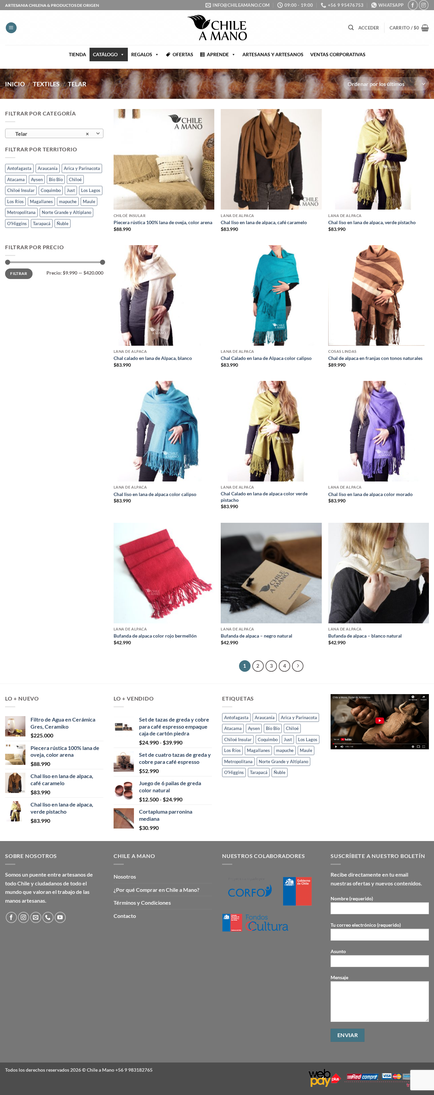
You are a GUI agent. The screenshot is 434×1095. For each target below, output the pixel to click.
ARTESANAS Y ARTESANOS (272, 54)
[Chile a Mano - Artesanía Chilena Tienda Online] (217, 27)
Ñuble (62, 223)
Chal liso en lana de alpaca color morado (370, 494)
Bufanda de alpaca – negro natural (256, 636)
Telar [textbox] (50, 134)
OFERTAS (183, 54)
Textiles (46, 84)
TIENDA (77, 54)
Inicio (15, 84)
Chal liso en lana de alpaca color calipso (155, 494)
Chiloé (75, 179)
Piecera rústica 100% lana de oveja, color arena (163, 222)
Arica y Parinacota (82, 168)
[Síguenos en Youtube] (60, 917)
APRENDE (218, 54)
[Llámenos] (48, 917)
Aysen (37, 179)
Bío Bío (56, 179)
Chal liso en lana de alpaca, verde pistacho (372, 222)
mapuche (68, 201)
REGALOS (141, 54)
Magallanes (41, 201)
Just (71, 190)
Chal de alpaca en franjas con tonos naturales (375, 358)
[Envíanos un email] (35, 917)
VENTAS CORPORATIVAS (338, 54)
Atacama (16, 179)
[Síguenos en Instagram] (424, 5)
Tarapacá (42, 223)
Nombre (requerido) (352, 898)
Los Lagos (90, 190)
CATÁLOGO (105, 54)
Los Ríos (15, 201)
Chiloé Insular (21, 190)
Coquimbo (51, 190)
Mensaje (339, 977)
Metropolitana (21, 212)
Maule (89, 201)
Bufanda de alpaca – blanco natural (365, 636)
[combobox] (54, 133)
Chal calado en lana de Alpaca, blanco (153, 358)
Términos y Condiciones (142, 902)
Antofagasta (19, 168)
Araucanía (48, 168)
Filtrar (18, 273)
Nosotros (125, 876)
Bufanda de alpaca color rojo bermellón (155, 636)
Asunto (338, 951)
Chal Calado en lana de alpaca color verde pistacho (264, 497)
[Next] (297, 666)
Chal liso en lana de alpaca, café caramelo (264, 222)
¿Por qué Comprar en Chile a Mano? (156, 889)
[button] (11, 28)
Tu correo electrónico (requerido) (366, 925)
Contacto (125, 915)
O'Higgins (17, 223)
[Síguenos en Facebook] (413, 5)
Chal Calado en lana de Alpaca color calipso (266, 358)
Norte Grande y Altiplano (66, 212)
